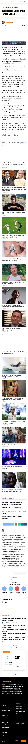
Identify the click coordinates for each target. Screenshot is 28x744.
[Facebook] (4, 590)
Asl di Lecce (7, 108)
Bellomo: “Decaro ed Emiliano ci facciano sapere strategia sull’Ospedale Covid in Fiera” (14, 639)
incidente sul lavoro (8, 51)
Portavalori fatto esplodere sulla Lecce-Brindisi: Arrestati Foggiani (12, 503)
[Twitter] (11, 590)
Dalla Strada (15, 7)
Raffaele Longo (10, 22)
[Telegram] (23, 590)
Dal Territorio (6, 7)
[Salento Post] (10, 2)
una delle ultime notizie (9, 127)
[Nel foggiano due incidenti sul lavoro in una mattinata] (14, 608)
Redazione (7, 622)
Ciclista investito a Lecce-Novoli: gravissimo (12, 517)
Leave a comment (21, 573)
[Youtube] (17, 590)
